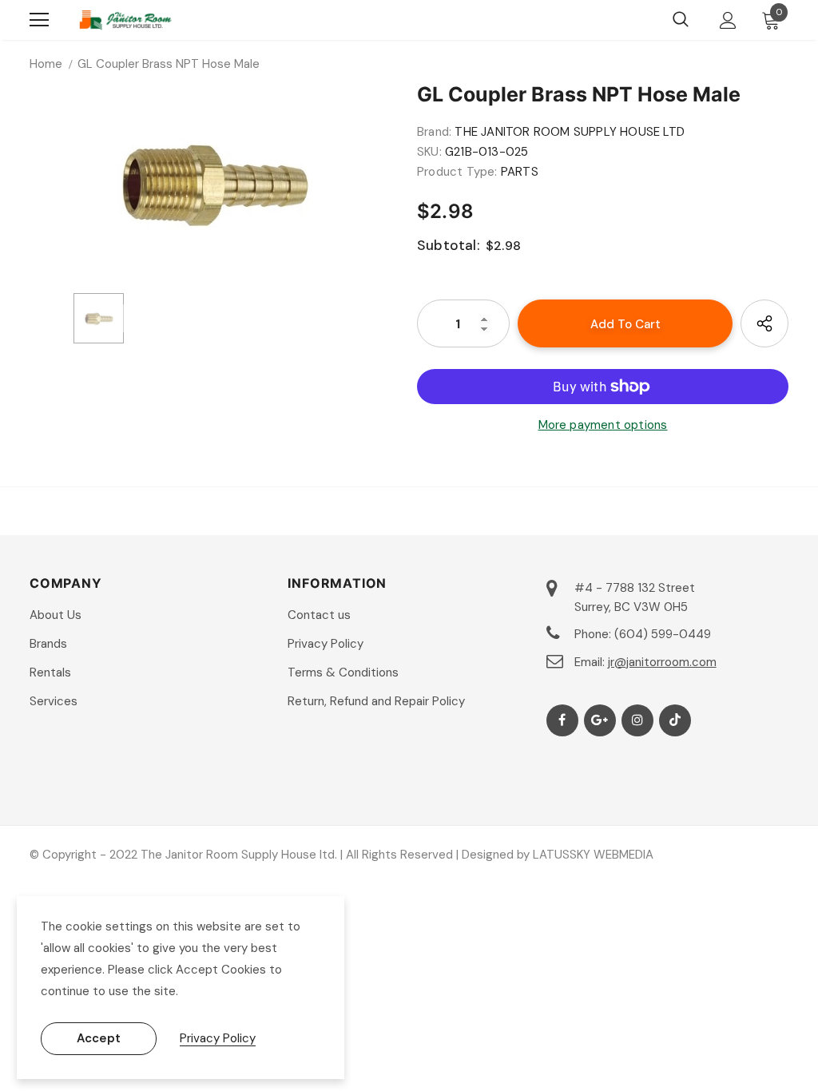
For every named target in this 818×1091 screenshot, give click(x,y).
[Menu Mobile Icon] (39, 20)
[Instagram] (637, 720)
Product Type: (457, 172)
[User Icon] (728, 20)
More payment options (603, 425)
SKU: (429, 152)
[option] (215, 182)
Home (46, 64)
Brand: (434, 132)
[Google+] (600, 720)
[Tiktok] (675, 720)
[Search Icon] (681, 20)
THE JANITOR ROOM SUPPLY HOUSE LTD (570, 132)
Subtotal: (448, 245)
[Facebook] (562, 720)
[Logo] (125, 20)
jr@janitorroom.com (662, 662)
